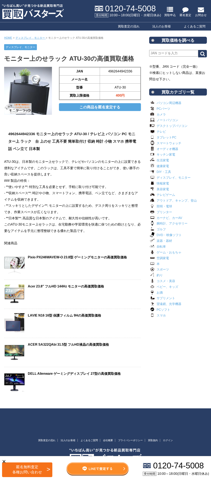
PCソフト (163, 309)
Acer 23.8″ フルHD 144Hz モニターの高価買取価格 (66, 286)
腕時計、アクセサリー (172, 223)
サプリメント (166, 298)
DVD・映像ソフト (169, 235)
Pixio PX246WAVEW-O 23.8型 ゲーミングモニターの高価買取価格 (77, 257)
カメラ (161, 114)
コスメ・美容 (166, 281)
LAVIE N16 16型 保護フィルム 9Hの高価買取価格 (64, 315)
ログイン (168, 440)
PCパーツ (163, 108)
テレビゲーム (166, 194)
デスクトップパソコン (172, 126)
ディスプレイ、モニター (174, 177)
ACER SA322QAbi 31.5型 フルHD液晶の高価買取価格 (68, 344)
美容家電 (163, 189)
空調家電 (163, 258)
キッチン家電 (166, 154)
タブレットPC (166, 137)
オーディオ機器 (167, 149)
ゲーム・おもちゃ (169, 252)
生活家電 (163, 160)
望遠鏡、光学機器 (169, 304)
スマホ (161, 315)
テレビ (161, 131)
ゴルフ (161, 229)
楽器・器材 (164, 240)
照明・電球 (164, 206)
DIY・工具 (164, 172)
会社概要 (108, 440)
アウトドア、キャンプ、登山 (177, 200)
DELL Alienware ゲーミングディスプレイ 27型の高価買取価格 (74, 373)
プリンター (164, 212)
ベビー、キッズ (167, 286)
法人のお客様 (161, 26)
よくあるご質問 (194, 26)
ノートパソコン (167, 120)
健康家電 (163, 166)
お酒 (160, 292)
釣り (160, 275)
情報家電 (163, 183)
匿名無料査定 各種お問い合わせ (27, 469)
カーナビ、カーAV (169, 218)
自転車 (161, 246)
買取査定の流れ (128, 26)
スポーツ (163, 269)
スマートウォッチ (169, 143)
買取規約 (153, 440)
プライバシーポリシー (130, 440)
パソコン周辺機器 (169, 103)
